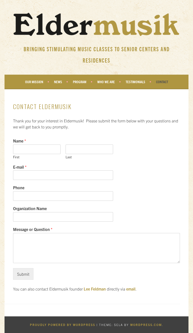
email (130, 288)
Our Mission (34, 81)
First (16, 157)
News (58, 81)
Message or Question (33, 229)
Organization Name (30, 208)
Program (79, 81)
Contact (162, 81)
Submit (23, 273)
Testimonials (135, 81)
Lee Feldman (95, 288)
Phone (18, 187)
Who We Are (106, 81)
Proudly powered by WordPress (62, 324)
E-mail (20, 166)
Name (19, 140)
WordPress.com (146, 324)
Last (69, 157)
